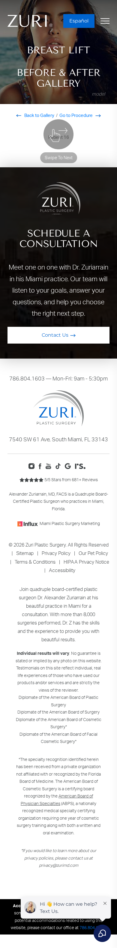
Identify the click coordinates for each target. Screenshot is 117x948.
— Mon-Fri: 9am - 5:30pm (58, 378)
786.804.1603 (27, 378)
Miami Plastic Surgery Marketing (70, 523)
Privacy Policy (56, 553)
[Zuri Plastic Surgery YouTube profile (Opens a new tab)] (50, 466)
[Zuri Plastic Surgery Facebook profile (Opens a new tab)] (42, 466)
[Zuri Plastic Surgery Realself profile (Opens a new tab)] (81, 466)
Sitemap (25, 553)
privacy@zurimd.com (58, 865)
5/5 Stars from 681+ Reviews (71, 479)
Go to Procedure (76, 115)
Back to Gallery (38, 115)
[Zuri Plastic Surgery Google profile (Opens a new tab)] (69, 466)
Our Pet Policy (93, 553)
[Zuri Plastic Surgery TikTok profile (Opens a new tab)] (60, 466)
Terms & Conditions (35, 562)
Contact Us (55, 335)
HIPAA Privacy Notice (86, 562)
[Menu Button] (105, 21)
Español (78, 21)
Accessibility (62, 570)
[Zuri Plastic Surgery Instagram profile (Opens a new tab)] (32, 466)
